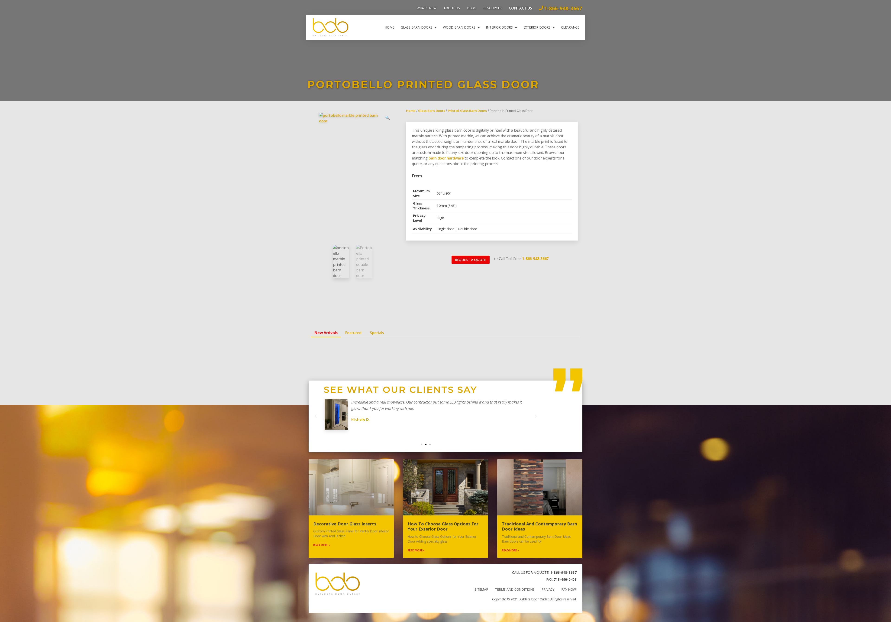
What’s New (426, 8)
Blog (471, 8)
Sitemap (481, 589)
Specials (377, 332)
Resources (493, 8)
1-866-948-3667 (563, 572)
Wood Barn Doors (459, 27)
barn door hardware (446, 158)
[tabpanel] (445, 344)
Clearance (570, 27)
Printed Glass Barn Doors (467, 110)
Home (389, 27)
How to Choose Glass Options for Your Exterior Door (443, 526)
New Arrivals (326, 332)
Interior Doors (499, 27)
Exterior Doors (537, 27)
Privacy (548, 589)
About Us (452, 8)
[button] (471, 260)
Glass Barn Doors (416, 27)
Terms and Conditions (514, 589)
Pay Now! (569, 589)
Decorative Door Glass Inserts (344, 524)
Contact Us (520, 8)
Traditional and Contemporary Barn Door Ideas (539, 526)
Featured (353, 332)
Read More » (321, 545)
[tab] (326, 332)
